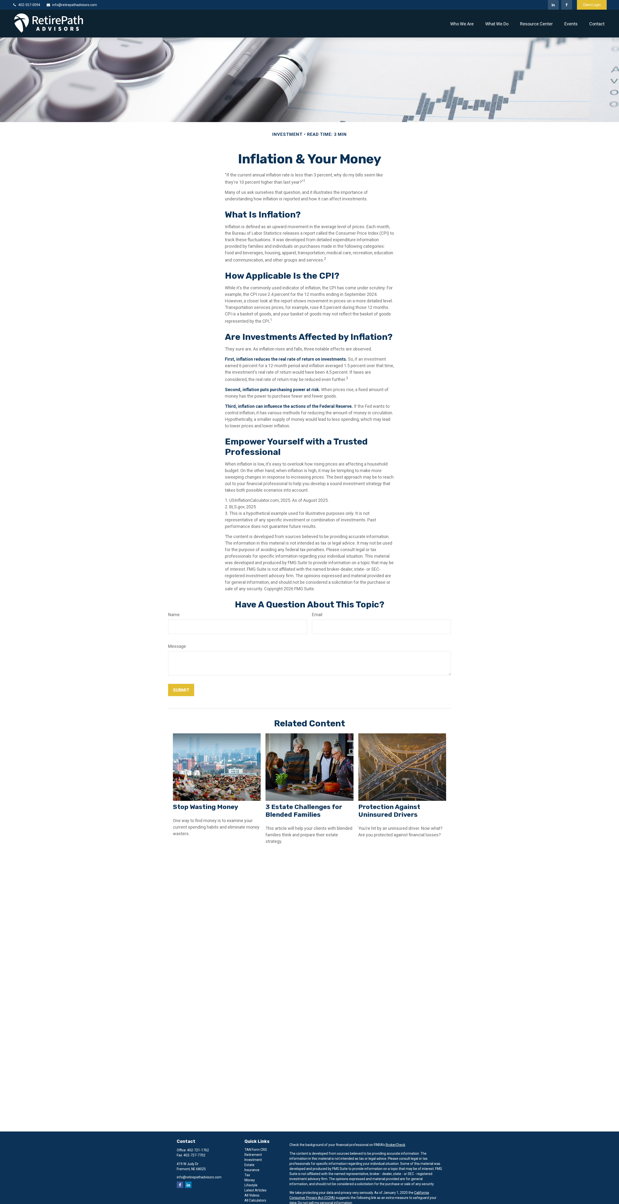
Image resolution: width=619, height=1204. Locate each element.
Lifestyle (251, 1185)
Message (177, 646)
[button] (462, 24)
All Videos (251, 1195)
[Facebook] (566, 5)
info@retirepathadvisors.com (74, 5)
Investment (253, 1160)
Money (249, 1180)
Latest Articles (255, 1190)
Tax (247, 1175)
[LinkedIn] (553, 5)
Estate (249, 1165)
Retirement (253, 1155)
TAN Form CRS (255, 1150)
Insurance (251, 1170)
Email (317, 614)
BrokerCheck (395, 1145)
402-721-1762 (198, 1150)
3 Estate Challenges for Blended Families (303, 810)
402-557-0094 (29, 5)
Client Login (592, 5)
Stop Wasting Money (205, 807)
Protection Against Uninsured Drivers (389, 810)
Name (174, 614)
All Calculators (255, 1200)
